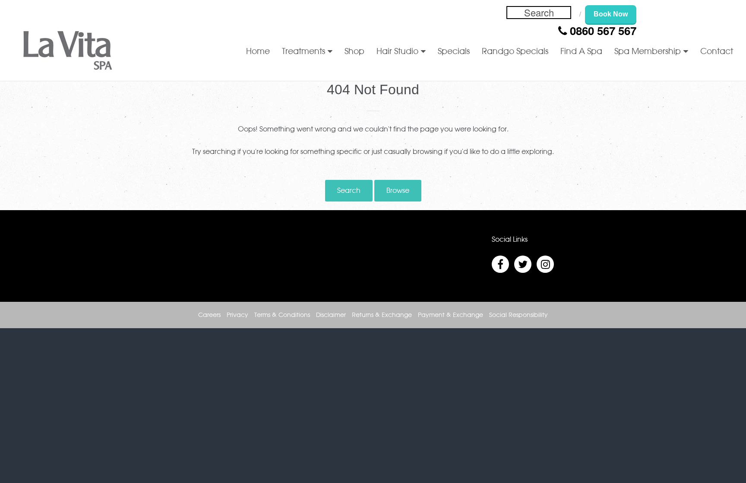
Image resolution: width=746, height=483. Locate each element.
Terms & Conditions (282, 315)
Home (258, 52)
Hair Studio (397, 52)
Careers (209, 315)
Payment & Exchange (450, 315)
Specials (454, 52)
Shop (354, 52)
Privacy (237, 315)
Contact (716, 52)
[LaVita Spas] (67, 52)
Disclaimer (331, 315)
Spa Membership (647, 52)
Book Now (611, 14)
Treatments (303, 52)
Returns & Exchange (382, 315)
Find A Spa (581, 52)
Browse (397, 190)
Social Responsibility (518, 315)
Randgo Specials (515, 52)
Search (348, 190)
